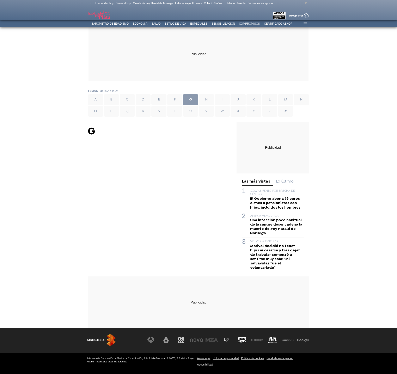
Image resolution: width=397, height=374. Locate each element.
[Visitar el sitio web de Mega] (212, 340)
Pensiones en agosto (260, 3)
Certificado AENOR (278, 23)
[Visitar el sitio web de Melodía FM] (272, 340)
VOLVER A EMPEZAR (264, 241)
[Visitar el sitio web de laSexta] (166, 340)
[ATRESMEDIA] (101, 340)
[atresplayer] (297, 16)
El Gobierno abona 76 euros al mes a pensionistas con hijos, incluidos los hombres (275, 203)
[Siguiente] (306, 3)
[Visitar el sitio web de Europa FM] (257, 340)
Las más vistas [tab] (256, 181)
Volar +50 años (213, 3)
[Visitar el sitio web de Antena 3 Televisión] (151, 340)
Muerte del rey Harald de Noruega (153, 3)
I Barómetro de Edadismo (109, 23)
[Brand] (116, 15)
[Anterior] (91, 3)
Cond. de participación (280, 358)
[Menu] (305, 24)
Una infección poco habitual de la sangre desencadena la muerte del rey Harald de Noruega (276, 226)
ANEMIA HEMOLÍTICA (264, 216)
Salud (156, 23)
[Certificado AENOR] (279, 16)
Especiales (198, 23)
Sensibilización (223, 23)
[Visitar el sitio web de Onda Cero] (242, 340)
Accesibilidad (205, 364)
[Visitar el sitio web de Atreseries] (227, 340)
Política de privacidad (226, 358)
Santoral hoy (123, 3)
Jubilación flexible (234, 3)
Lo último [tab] (285, 181)
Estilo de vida (175, 23)
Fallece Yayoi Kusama (188, 3)
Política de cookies (252, 358)
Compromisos (249, 23)
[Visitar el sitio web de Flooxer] (303, 340)
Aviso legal (203, 358)
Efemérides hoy (104, 3)
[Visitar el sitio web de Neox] (181, 340)
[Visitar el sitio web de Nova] (196, 340)
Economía (140, 23)
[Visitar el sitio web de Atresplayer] (288, 340)
